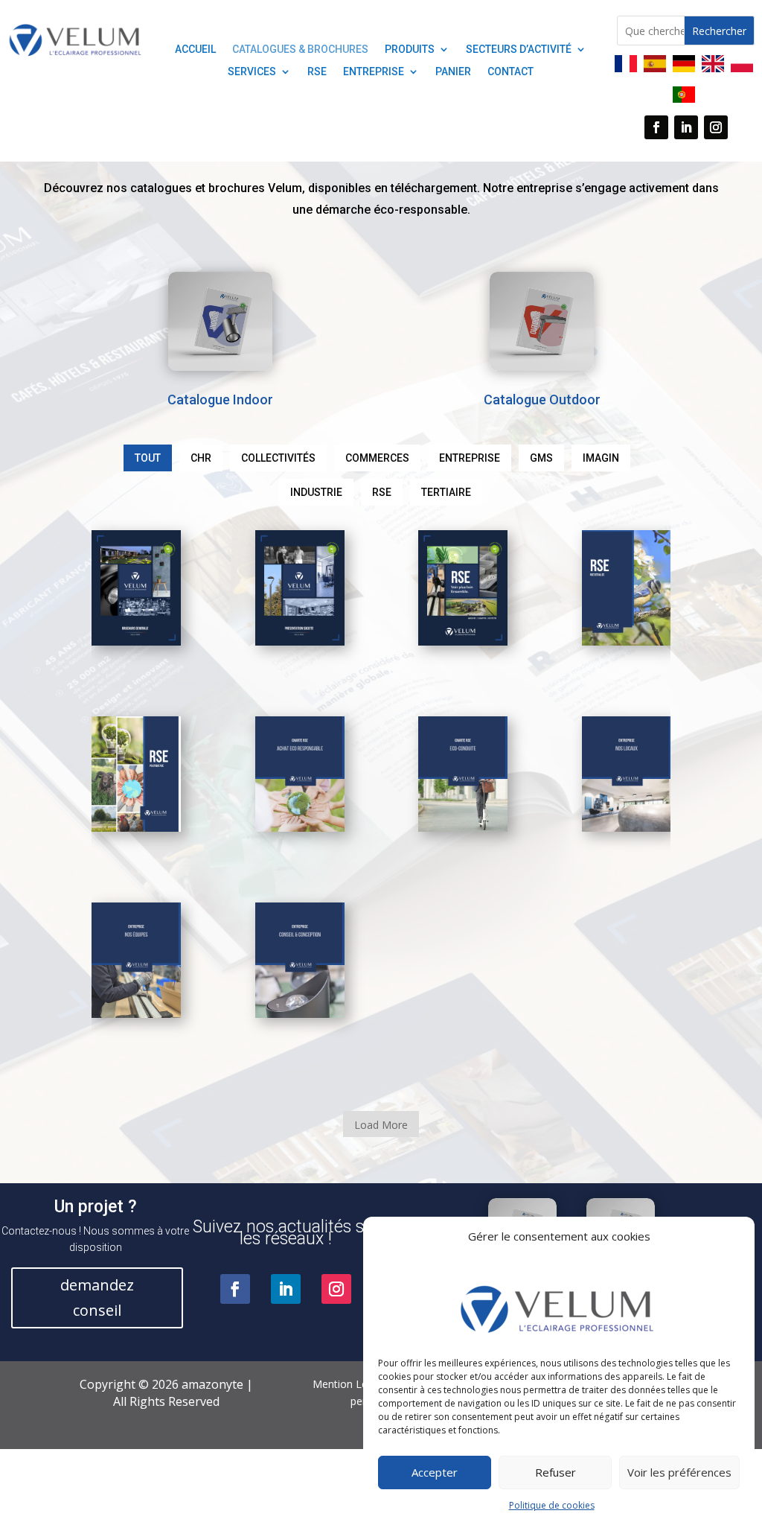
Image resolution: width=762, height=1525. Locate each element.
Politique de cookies (552, 1505)
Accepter (435, 1472)
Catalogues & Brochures (300, 49)
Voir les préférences (679, 1472)
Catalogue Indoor (220, 399)
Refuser (555, 1472)
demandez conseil (97, 1297)
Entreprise (373, 71)
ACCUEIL (195, 49)
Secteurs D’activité (519, 49)
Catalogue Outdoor (542, 399)
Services (252, 71)
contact (510, 71)
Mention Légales (353, 1384)
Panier (453, 71)
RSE (317, 71)
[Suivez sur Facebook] (656, 127)
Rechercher (719, 31)
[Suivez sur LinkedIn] (686, 127)
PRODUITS (410, 49)
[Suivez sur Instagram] (716, 127)
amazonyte (211, 1384)
